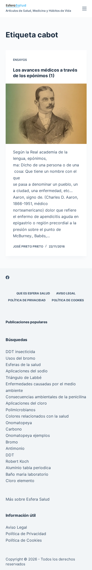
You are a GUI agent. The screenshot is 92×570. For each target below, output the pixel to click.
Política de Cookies (68, 300)
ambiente (14, 390)
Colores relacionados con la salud (37, 416)
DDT (10, 454)
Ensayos (20, 60)
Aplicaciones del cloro (26, 403)
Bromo (12, 442)
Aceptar (33, 564)
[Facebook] (7, 277)
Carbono (14, 429)
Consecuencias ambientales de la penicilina (46, 396)
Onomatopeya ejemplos (28, 435)
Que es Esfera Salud (33, 293)
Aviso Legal (66, 293)
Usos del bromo (20, 358)
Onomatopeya (19, 422)
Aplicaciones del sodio (27, 370)
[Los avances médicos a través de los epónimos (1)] (46, 114)
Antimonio (15, 448)
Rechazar (58, 564)
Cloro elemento (20, 480)
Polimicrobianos (20, 409)
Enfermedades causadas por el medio (41, 383)
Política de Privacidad (27, 300)
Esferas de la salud (23, 364)
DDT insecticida (20, 351)
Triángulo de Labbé (23, 377)
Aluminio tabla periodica (28, 467)
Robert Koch (17, 461)
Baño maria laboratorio (27, 474)
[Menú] (84, 8)
